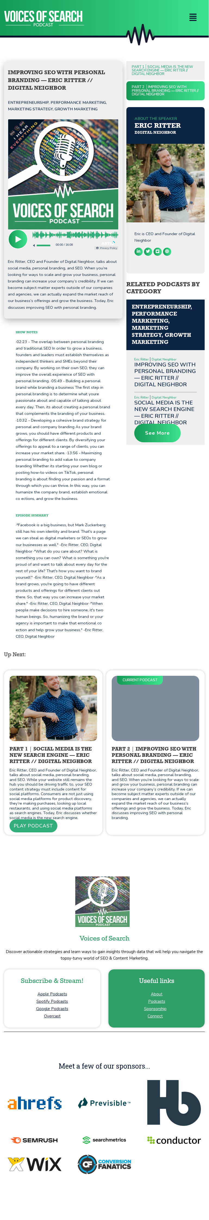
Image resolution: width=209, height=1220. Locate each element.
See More (157, 433)
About (157, 994)
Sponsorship (155, 1009)
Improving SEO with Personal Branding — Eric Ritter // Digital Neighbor (165, 374)
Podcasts (156, 1001)
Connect (155, 1016)
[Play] (18, 239)
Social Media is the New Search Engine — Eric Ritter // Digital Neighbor (162, 70)
